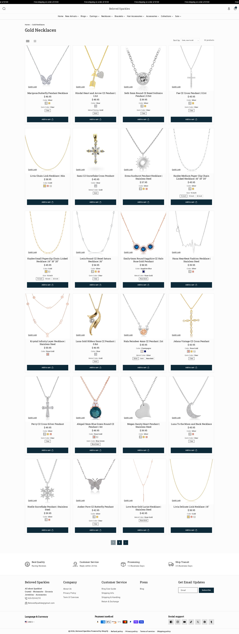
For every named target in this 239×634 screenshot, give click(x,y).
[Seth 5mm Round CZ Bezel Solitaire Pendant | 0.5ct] (143, 68)
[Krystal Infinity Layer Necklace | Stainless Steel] (47, 316)
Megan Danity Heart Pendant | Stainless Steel (143, 425)
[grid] (27, 41)
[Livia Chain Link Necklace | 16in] (47, 150)
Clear (48, 111)
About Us (67, 589)
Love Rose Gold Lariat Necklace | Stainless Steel (143, 508)
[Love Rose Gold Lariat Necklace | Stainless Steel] (143, 481)
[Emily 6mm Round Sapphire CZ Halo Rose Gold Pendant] (143, 233)
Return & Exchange (110, 601)
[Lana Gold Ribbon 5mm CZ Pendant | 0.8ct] (95, 316)
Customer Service (114, 582)
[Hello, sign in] (229, 8)
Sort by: (176, 40)
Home (27, 25)
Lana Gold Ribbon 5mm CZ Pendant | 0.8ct (95, 343)
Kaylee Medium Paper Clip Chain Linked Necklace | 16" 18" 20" (191, 177)
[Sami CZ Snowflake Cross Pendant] (95, 150)
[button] (4, 8)
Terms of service (147, 631)
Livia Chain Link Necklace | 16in (47, 175)
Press (144, 582)
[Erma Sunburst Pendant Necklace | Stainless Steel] (143, 150)
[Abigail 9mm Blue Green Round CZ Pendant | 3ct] (95, 399)
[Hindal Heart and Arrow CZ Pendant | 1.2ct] (95, 68)
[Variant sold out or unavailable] (46, 103)
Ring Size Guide (109, 589)
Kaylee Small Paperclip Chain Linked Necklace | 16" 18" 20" (47, 260)
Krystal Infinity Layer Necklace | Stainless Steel (47, 343)
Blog (142, 589)
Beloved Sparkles (37, 582)
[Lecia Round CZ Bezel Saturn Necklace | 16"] (95, 233)
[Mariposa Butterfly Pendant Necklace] (47, 68)
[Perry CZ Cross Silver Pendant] (47, 399)
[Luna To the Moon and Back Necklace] (191, 399)
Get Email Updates (191, 582)
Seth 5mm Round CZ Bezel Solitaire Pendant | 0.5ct (143, 94)
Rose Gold (144, 279)
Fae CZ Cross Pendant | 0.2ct (191, 93)
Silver (136, 359)
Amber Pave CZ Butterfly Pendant (95, 506)
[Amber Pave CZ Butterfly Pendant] (95, 481)
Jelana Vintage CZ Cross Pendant (191, 341)
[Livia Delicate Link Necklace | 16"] (191, 481)
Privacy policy (131, 631)
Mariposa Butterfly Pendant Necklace (47, 93)
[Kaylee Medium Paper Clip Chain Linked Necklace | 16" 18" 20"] (191, 150)
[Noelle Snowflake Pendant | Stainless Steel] (47, 481)
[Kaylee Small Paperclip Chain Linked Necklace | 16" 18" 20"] (47, 233)
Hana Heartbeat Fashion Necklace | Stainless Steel (191, 260)
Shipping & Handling (111, 597)
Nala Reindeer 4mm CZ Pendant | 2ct (143, 341)
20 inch (200, 196)
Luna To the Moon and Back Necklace (191, 424)
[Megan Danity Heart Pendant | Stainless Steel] (143, 399)
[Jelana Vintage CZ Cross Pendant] (191, 316)
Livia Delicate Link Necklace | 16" (191, 506)
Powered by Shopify (99, 631)
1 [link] (113, 542)
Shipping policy (164, 631)
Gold (96, 113)
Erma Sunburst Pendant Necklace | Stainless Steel (143, 177)
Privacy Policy (69, 593)
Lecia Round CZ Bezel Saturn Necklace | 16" (95, 260)
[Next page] (125, 542)
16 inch (184, 196)
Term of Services (71, 597)
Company (70, 582)
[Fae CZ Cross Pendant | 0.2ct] (191, 68)
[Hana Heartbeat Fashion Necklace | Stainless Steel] (191, 233)
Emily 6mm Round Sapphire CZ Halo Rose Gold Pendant (143, 260)
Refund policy (117, 631)
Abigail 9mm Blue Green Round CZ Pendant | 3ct (95, 425)
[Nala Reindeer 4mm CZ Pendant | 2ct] (143, 316)
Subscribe (206, 590)
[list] (35, 41)
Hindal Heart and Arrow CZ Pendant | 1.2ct (95, 94)
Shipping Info (108, 593)
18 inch (192, 196)
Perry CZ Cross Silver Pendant (47, 424)
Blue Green (96, 444)
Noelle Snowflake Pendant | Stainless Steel (48, 508)
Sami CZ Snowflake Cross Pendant (95, 175)
